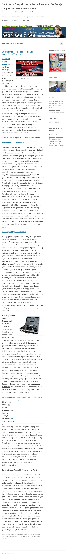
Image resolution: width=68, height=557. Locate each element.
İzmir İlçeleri (26, 21)
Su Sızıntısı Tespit (41, 17)
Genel (3, 534)
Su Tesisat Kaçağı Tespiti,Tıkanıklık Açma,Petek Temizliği (18, 52)
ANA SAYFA (5, 17)
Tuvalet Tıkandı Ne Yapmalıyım (10, 21)
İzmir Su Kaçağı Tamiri (55, 105)
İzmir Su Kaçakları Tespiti (56, 103)
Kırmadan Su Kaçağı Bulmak (13, 142)
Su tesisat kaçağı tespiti (6, 61)
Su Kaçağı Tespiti (28, 17)
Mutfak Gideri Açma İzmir (56, 101)
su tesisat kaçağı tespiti (15, 534)
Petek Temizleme (16, 17)
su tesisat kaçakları (27, 534)
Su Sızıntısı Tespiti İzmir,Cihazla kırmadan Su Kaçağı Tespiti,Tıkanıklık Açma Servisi (32, 6)
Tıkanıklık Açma (8, 397)
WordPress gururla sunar (8, 554)
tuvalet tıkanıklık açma (8, 536)
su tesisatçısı (36, 534)
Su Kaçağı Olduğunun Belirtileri (14, 232)
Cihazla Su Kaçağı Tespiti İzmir (57, 112)
